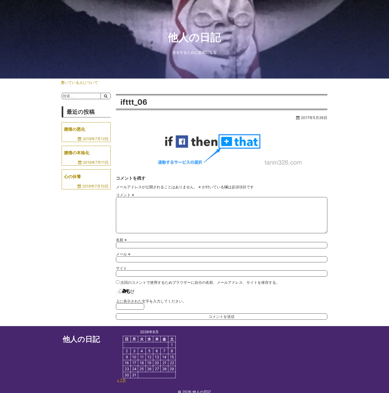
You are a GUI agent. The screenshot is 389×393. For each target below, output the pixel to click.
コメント (125, 195)
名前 (121, 239)
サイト (121, 268)
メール (123, 254)
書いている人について (79, 82)
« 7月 (121, 380)
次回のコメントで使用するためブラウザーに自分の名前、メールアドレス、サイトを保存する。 (200, 282)
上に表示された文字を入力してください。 (151, 301)
